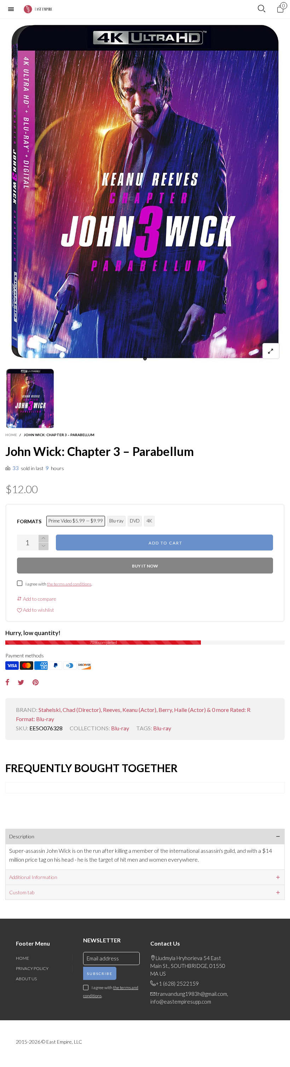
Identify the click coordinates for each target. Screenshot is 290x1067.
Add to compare (39, 599)
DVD (135, 521)
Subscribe (99, 973)
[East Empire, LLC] (39, 9)
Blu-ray (116, 521)
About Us (26, 978)
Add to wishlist (38, 610)
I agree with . (58, 584)
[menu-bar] (12, 9)
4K (149, 521)
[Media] (270, 351)
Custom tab (21, 892)
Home (22, 958)
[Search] (261, 9)
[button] (43, 546)
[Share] (7, 682)
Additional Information (33, 877)
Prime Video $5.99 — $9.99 (75, 521)
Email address (103, 958)
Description (21, 836)
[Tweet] (21, 682)
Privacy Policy (32, 968)
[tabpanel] (145, 191)
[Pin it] (36, 682)
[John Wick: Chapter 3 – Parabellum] (145, 191)
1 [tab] (145, 358)
